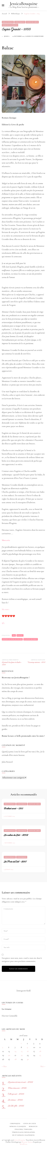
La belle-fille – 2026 (16, 1105)
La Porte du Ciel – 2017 (15, 861)
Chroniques (19, 22)
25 (40, 1055)
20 (9, 1055)
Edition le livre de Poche (12, 639)
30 (28, 1059)
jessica (6, 36)
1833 (14, 635)
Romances (33, 1126)
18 (40, 1051)
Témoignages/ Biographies (23, 1132)
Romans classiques (10, 25)
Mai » (42, 1066)
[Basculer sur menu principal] (3, 5)
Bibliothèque (8, 22)
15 (21, 1051)
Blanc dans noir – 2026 (17, 1088)
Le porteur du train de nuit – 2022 (20, 1082)
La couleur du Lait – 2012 (16, 835)
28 (16, 1059)
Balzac (20, 635)
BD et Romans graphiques (23, 1135)
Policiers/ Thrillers (23, 1129)
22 (22, 1055)
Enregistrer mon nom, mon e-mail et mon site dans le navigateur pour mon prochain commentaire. (22, 959)
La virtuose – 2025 (15, 1099)
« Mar (4, 1066)
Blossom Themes (27, 1142)
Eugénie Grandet (30, 639)
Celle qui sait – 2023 (16, 1093)
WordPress (23, 1144)
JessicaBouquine (23, 3)
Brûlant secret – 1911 (13, 808)
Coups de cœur (32, 22)
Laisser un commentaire (34, 36)
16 (28, 1051)
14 (15, 1051)
